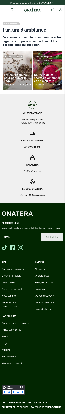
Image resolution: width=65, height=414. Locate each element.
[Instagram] (21, 247)
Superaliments (9, 356)
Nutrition (6, 349)
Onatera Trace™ (43, 275)
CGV (4, 402)
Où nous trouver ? (44, 295)
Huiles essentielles (11, 329)
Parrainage (40, 288)
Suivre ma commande (13, 268)
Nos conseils (8, 282)
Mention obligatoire (20, 402)
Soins (5, 336)
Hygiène (6, 343)
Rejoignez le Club (44, 282)
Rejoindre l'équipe (44, 308)
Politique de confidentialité (46, 407)
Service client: (10, 304)
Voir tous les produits (13, 363)
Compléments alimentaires (16, 322)
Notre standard (42, 268)
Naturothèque (12, 23)
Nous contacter (10, 295)
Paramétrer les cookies (15, 407)
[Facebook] (13, 247)
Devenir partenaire (44, 302)
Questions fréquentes (13, 288)
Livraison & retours (11, 275)
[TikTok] (4, 247)
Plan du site (40, 402)
